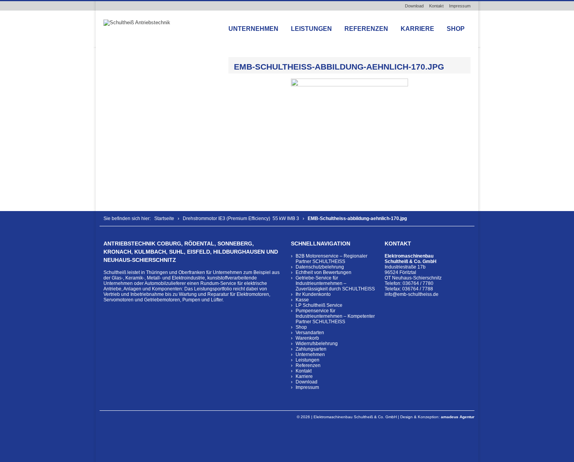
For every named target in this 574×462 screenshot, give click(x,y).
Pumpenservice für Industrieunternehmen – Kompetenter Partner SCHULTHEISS (335, 316)
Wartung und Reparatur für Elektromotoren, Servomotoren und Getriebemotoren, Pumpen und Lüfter (186, 297)
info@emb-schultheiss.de (412, 294)
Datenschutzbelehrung (320, 267)
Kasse (302, 300)
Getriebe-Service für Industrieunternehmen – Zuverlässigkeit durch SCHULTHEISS (335, 283)
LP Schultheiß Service (319, 305)
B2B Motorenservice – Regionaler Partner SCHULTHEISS (331, 258)
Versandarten (310, 332)
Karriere (417, 28)
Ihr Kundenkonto (313, 294)
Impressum (460, 6)
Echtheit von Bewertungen (323, 272)
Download (414, 6)
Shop (456, 28)
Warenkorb (307, 338)
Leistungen (311, 28)
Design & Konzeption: (437, 417)
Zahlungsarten (311, 349)
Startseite (164, 218)
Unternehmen (253, 28)
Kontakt (436, 6)
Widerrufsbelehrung (317, 343)
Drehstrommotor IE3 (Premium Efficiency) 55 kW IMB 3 (241, 218)
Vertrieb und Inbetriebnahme (133, 294)
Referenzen (366, 28)
